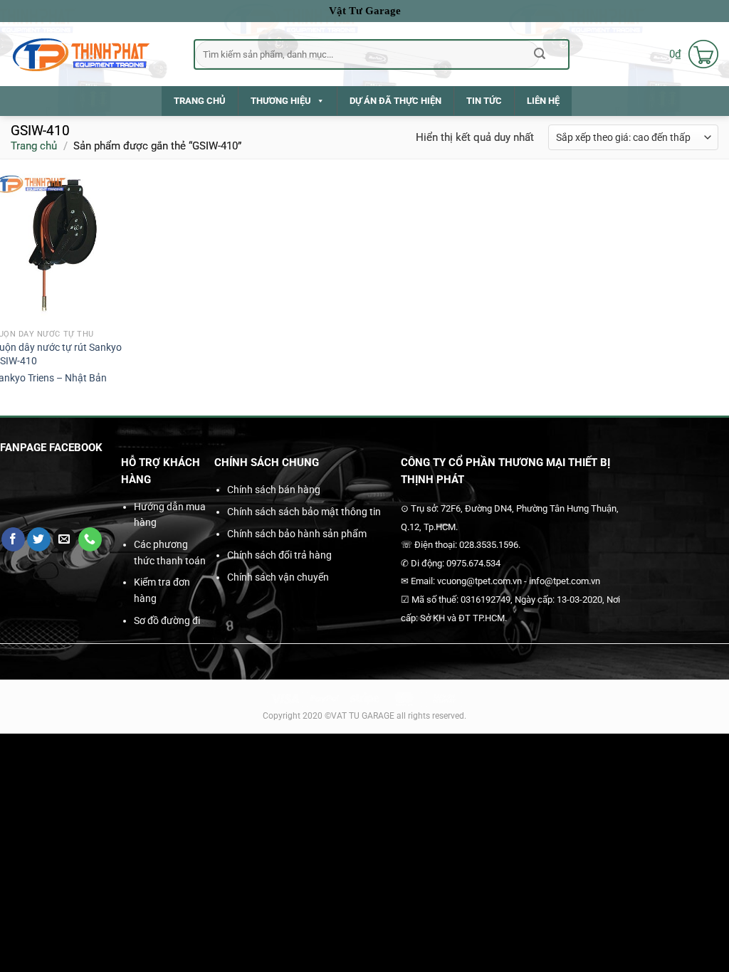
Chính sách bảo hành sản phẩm (297, 533)
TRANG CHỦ (200, 100)
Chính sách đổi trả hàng (279, 555)
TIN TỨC (484, 100)
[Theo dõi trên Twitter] (39, 539)
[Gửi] (540, 54)
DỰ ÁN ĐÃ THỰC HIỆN (395, 100)
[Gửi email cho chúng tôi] (64, 539)
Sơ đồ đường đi (167, 620)
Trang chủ (34, 145)
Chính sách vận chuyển (278, 577)
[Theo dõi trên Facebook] (13, 539)
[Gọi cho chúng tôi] (90, 539)
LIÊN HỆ (543, 100)
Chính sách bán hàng (273, 489)
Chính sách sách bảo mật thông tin (304, 511)
